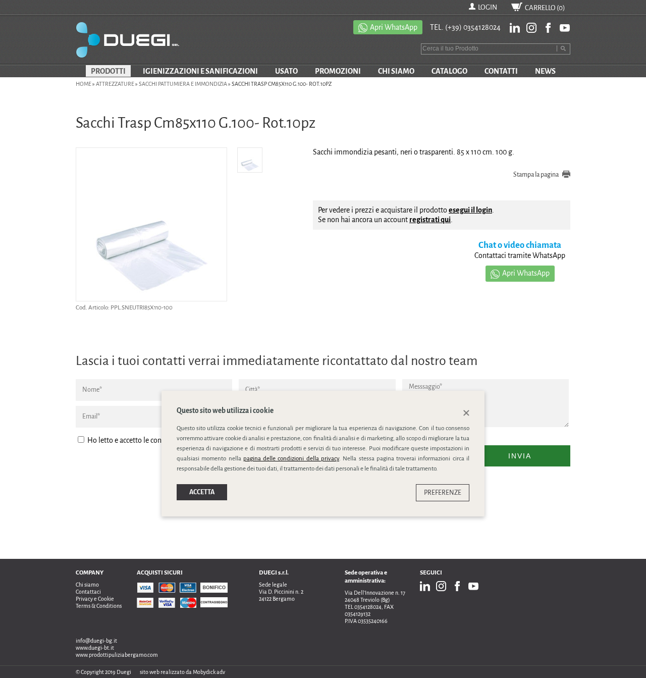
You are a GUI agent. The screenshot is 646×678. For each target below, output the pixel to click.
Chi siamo (87, 585)
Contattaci (88, 592)
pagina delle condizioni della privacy (291, 458)
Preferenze (442, 492)
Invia (519, 456)
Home (83, 84)
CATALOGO (449, 71)
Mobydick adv (209, 672)
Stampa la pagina (536, 174)
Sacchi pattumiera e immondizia (183, 84)
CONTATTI (501, 71)
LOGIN (487, 7)
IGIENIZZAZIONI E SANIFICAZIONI (200, 71)
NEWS (545, 71)
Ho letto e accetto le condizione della (165, 440)
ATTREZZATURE (115, 84)
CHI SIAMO (396, 71)
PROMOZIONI (338, 71)
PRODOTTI (108, 71)
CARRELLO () (545, 8)
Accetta (201, 492)
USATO (286, 71)
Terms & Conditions (99, 606)
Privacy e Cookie (95, 599)
